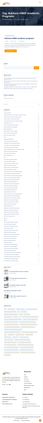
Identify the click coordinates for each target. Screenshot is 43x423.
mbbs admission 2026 (20, 334)
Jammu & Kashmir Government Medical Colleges (13, 175)
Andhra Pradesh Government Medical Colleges (12, 117)
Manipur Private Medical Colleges (10, 204)
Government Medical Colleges (9, 161)
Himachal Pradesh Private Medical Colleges (12, 173)
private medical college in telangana (26, 350)
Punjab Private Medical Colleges (10, 232)
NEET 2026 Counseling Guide (9, 216)
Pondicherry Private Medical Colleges (11, 226)
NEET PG (5, 218)
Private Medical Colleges (8, 228)
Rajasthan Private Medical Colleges (10, 236)
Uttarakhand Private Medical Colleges (11, 258)
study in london (7, 355)
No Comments (22, 41)
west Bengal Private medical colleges (11, 260)
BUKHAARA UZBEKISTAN (9, 35)
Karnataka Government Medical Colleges (11, 183)
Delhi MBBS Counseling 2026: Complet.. (13, 290)
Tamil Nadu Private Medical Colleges (11, 244)
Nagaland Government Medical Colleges (11, 214)
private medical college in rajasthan (26, 347)
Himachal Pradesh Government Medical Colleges (13, 171)
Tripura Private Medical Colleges (10, 250)
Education (15, 317)
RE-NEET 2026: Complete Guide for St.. (18, 296)
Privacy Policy (26, 381)
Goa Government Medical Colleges (10, 159)
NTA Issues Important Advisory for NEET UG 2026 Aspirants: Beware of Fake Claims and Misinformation (21, 82)
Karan (7, 41)
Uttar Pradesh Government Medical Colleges (12, 252)
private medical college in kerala (10, 345)
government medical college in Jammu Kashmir (28, 324)
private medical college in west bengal (28, 352)
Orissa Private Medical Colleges (10, 224)
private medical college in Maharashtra (12, 347)
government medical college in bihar (11, 322)
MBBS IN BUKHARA (29, 334)
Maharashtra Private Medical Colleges (11, 200)
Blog (5, 137)
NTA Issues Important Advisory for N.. (18, 278)
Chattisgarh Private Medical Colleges (11, 147)
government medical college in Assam (30, 319)
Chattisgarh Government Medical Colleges (12, 145)
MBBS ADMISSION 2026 (8, 206)
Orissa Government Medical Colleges (11, 222)
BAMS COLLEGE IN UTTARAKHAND (10, 127)
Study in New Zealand (8, 242)
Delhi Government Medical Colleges (10, 151)
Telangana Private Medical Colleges (10, 246)
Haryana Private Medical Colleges (10, 169)
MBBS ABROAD (11, 334)
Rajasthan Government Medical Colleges (11, 234)
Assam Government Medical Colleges (11, 125)
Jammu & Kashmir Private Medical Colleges (12, 177)
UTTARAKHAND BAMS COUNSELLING (9, 399)
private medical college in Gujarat (11, 342)
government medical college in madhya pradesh (13, 329)
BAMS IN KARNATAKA (8, 129)
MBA (5, 334)
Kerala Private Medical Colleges (10, 192)
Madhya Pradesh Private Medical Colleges (12, 196)
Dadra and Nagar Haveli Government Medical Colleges (14, 149)
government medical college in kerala (28, 327)
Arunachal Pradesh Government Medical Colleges (13, 121)
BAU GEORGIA (23, 311)
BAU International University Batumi (10, 131)
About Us (26, 377)
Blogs (25, 390)
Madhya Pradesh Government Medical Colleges (13, 194)
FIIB (4, 157)
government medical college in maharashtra (12, 332)
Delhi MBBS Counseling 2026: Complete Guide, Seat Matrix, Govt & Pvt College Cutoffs (20, 87)
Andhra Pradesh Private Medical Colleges (11, 119)
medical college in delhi (24, 337)
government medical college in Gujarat (11, 324)
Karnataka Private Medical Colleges (10, 185)
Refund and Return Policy (29, 385)
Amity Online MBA (7, 113)
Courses (21, 314)
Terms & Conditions (28, 383)
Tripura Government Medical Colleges (11, 248)
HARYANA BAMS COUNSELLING (8, 397)
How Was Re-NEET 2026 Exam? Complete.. (19, 271)
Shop (25, 375)
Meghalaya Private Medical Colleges (11, 210)
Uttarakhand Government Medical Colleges (12, 256)
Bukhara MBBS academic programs (19, 38)
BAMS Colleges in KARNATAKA (10, 311)
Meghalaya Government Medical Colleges (12, 208)
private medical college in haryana (25, 342)
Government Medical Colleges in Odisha (29, 332)
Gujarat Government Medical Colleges (11, 163)
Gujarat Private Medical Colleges (10, 165)
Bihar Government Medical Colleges (10, 133)
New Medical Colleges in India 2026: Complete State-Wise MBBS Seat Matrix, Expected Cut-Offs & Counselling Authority (20, 85)
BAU (18, 311)
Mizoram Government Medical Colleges (11, 212)
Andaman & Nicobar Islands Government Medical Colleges (15, 115)
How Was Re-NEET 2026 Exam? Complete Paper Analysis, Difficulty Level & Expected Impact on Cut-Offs (20, 79)
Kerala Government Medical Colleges (11, 188)
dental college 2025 (8, 317)
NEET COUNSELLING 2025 (7, 404)
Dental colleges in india (8, 155)
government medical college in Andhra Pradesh (13, 319)
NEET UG (5, 220)
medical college (15, 337)
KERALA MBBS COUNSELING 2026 (10, 190)
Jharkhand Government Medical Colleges (11, 179)
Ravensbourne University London (10, 238)
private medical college (9, 339)
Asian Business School (8, 123)
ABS (5, 309)
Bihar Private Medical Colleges (9, 135)
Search (6, 63)
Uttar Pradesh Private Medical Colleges (11, 254)
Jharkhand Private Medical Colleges (10, 181)
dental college (27, 314)
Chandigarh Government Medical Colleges (12, 143)
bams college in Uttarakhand (32, 309)
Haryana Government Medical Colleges (11, 167)
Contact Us (26, 379)
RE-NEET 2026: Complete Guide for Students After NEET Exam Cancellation (18, 88)
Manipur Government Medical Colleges (11, 202)
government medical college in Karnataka (12, 327)
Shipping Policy (27, 387)
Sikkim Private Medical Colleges (10, 240)
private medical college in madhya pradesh (25, 345)
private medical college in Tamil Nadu (11, 350)
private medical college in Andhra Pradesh (22, 339)
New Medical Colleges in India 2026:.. (17, 285)
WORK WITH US (5, 402)
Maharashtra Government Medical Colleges (12, 198)
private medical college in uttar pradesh (12, 352)
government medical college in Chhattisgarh (27, 322)
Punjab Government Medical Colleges (11, 230)
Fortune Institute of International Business (30, 317)
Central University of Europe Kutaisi (10, 141)
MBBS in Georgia (8, 337)
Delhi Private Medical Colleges (9, 153)
